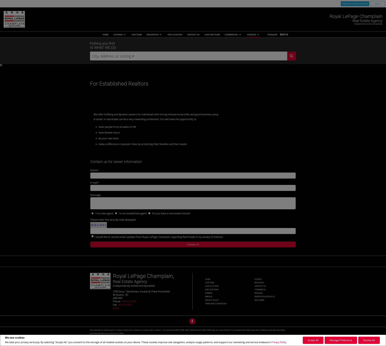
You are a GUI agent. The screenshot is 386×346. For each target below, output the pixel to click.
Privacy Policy (278, 342)
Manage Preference (341, 340)
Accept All (313, 340)
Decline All (369, 340)
